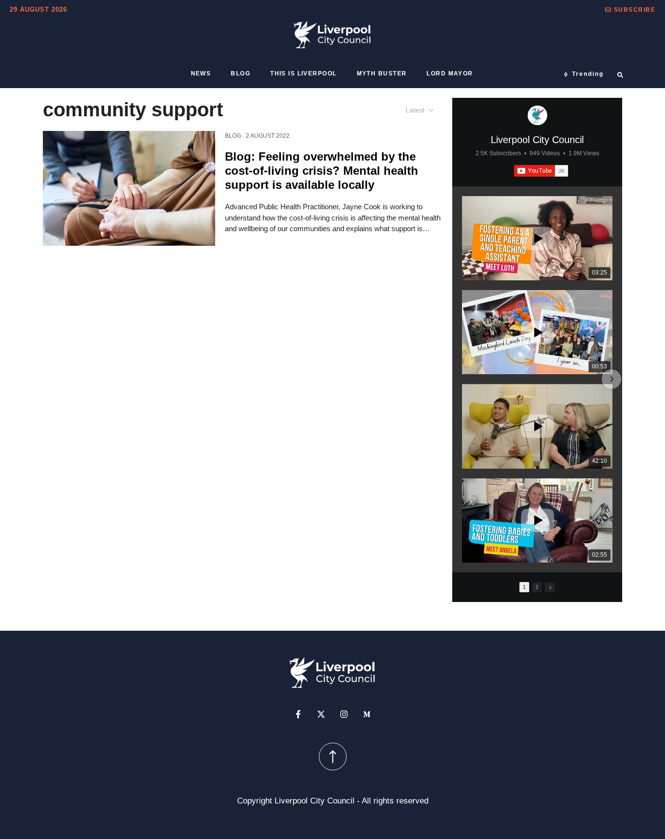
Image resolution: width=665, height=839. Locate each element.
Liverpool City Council (537, 139)
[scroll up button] (333, 756)
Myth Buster (382, 73)
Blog (240, 73)
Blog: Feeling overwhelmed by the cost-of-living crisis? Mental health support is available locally (321, 170)
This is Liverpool (303, 73)
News (201, 73)
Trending (588, 74)
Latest (415, 110)
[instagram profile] (344, 714)
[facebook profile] (298, 714)
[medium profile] (367, 714)
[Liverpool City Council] (537, 115)
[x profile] (321, 714)
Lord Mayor (449, 73)
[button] (630, 9)
